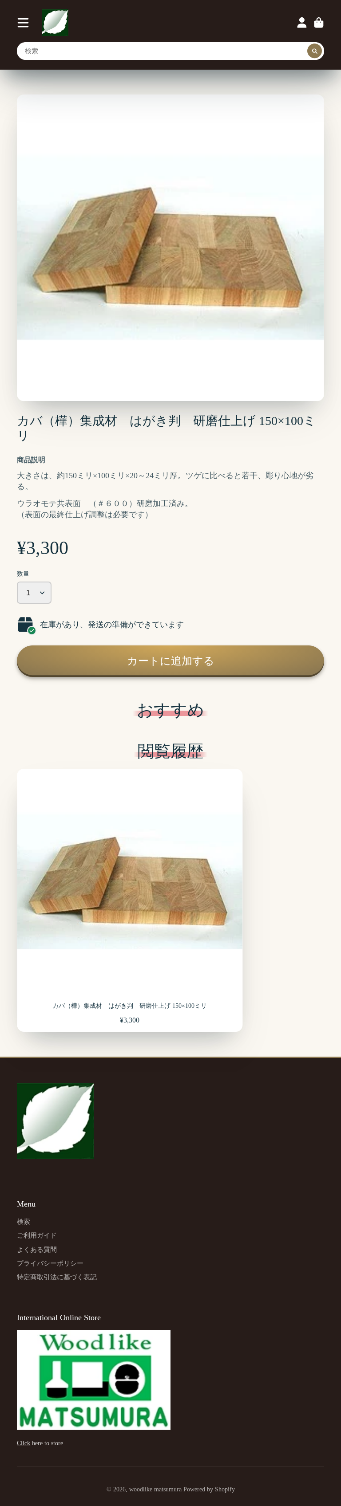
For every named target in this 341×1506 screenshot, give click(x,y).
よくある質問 (37, 1249)
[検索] (314, 51)
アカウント (302, 22)
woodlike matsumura (155, 1489)
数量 (23, 573)
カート (318, 22)
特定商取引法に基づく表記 (57, 1277)
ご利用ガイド (37, 1235)
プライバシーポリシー (50, 1263)
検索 (23, 1221)
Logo (55, 22)
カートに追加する (170, 661)
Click (23, 1443)
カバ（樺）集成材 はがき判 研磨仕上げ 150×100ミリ (129, 900)
